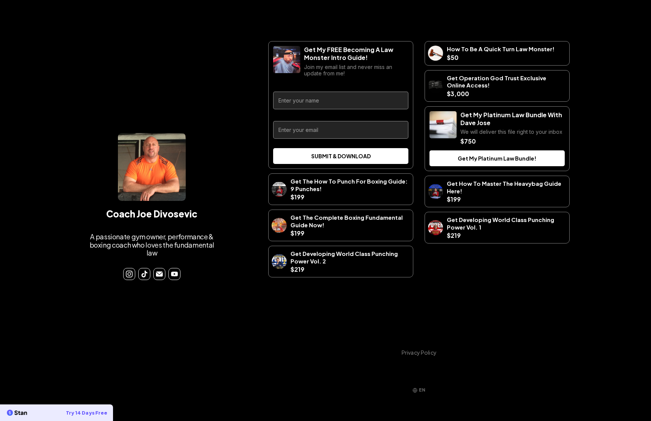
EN (422, 390)
